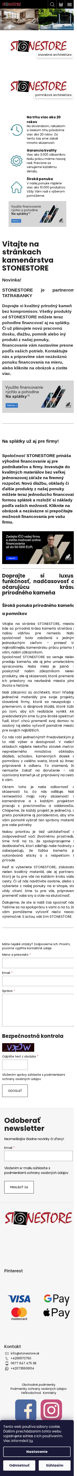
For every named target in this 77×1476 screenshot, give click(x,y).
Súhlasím (54, 1465)
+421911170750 (21, 1358)
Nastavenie (36, 1451)
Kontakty (49, 1393)
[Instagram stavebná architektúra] (51, 1410)
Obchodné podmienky (38, 1385)
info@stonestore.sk (25, 1353)
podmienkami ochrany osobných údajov (33, 1077)
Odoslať (15, 1091)
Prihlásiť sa (19, 1187)
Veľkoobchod (31, 1393)
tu (31, 1440)
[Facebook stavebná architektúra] (25, 1410)
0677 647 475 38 (23, 1363)
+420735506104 (22, 1368)
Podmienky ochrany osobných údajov (38, 1389)
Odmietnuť (19, 1465)
